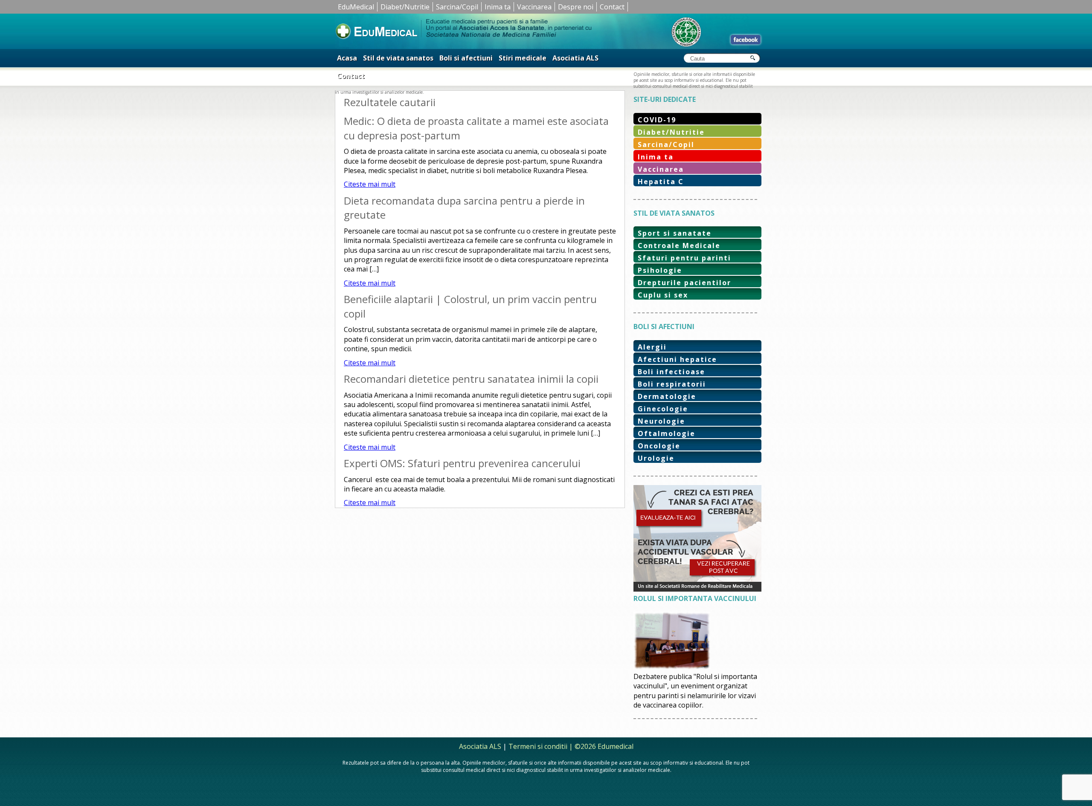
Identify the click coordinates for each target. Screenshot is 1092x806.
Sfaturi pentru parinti (684, 258)
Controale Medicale (679, 245)
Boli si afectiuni (466, 58)
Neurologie (661, 421)
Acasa (347, 58)
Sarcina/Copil (457, 7)
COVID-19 (657, 119)
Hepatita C (661, 181)
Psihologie (660, 270)
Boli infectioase (671, 371)
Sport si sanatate (675, 233)
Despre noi (575, 7)
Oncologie (659, 446)
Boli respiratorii (672, 384)
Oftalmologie (666, 433)
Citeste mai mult (369, 184)
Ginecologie (663, 408)
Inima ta (498, 7)
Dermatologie (667, 396)
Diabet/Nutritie (405, 7)
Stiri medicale (522, 58)
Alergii (652, 347)
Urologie (656, 458)
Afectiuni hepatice (677, 359)
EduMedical (356, 7)
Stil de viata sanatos (398, 58)
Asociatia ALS (575, 58)
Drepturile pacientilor (684, 282)
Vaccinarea (534, 7)
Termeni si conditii (537, 746)
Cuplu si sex (663, 295)
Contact (612, 7)
